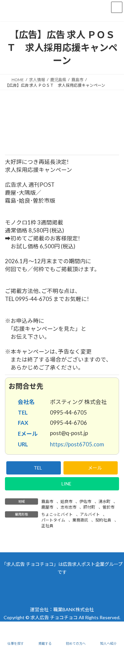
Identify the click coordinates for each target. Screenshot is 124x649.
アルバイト (90, 514)
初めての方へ (76, 643)
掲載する (45, 643)
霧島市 (47, 501)
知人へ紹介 (108, 643)
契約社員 (103, 520)
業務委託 (80, 520)
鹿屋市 (47, 507)
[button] (33, 467)
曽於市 (108, 507)
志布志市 (68, 507)
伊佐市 (85, 501)
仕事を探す (15, 643)
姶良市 (66, 501)
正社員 (47, 525)
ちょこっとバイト (57, 514)
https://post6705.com (77, 444)
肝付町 (89, 507)
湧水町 (104, 501)
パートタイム (53, 520)
